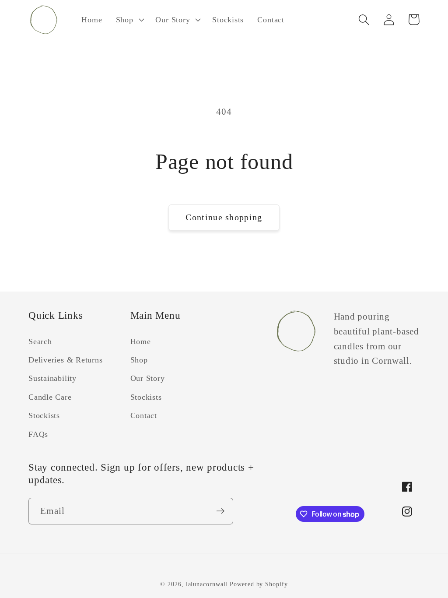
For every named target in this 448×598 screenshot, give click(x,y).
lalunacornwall (207, 583)
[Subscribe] (220, 511)
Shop (139, 359)
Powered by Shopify (258, 583)
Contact (143, 415)
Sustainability (52, 378)
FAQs (38, 434)
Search (40, 341)
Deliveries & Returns (65, 359)
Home (140, 341)
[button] (129, 20)
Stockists (44, 415)
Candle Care (50, 397)
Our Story (147, 378)
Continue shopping (224, 217)
